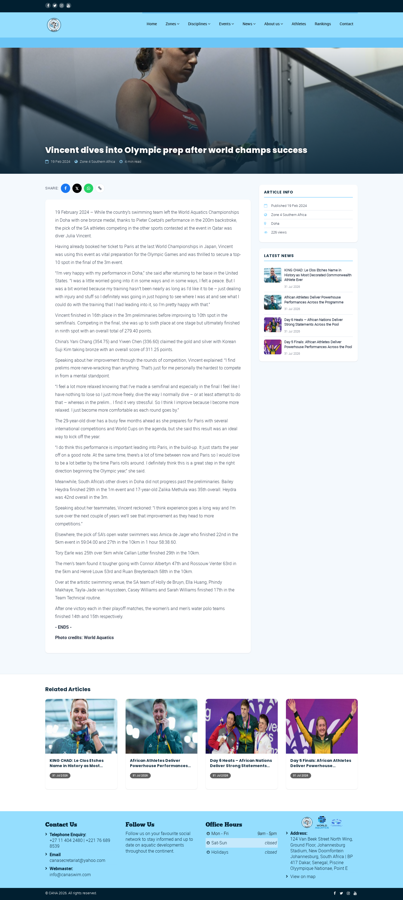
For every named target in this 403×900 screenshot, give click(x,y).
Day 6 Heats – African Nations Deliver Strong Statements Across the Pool (313, 322)
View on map (303, 876)
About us (272, 23)
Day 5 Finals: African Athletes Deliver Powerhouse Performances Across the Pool (318, 344)
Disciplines (197, 23)
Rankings (323, 23)
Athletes (299, 23)
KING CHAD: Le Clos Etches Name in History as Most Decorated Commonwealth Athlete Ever (317, 275)
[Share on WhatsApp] (88, 188)
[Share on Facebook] (65, 188)
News (247, 23)
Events (225, 23)
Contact (346, 23)
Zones (171, 23)
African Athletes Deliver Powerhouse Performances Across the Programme (314, 299)
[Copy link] (100, 188)
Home (152, 23)
